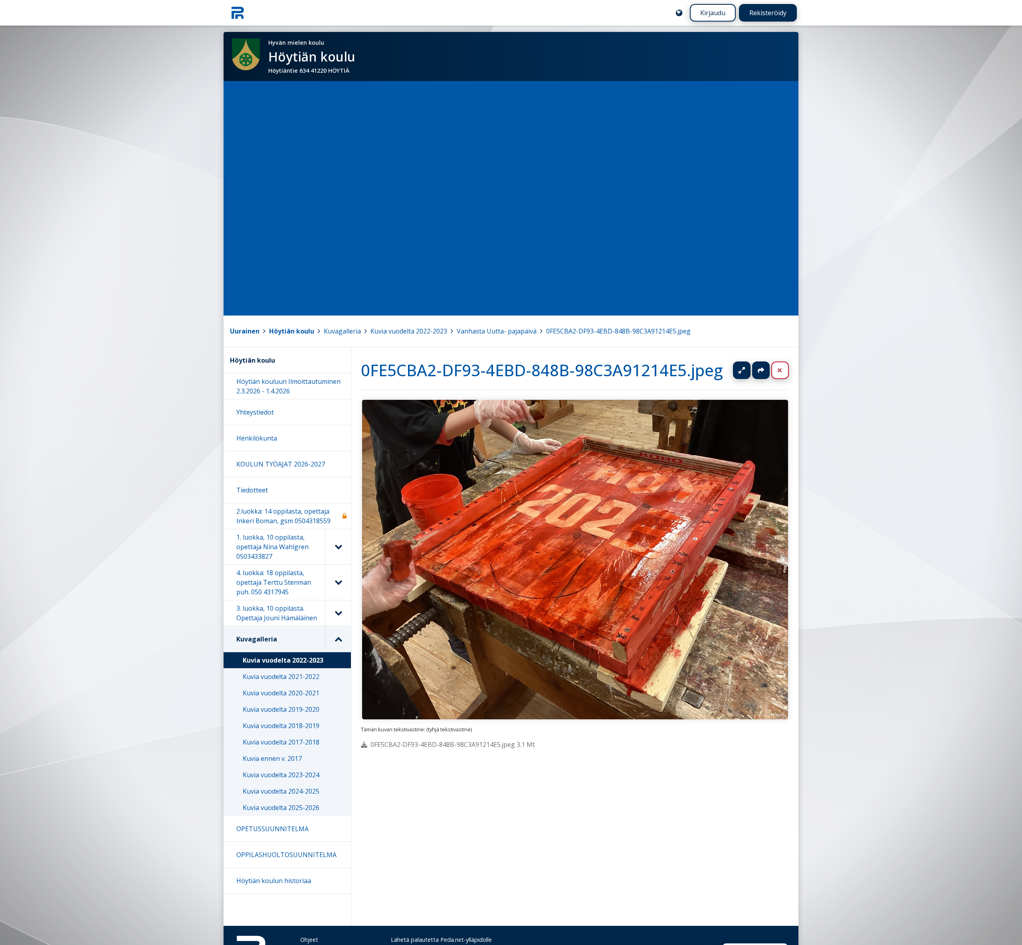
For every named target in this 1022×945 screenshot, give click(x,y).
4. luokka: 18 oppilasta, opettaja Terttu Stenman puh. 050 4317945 (273, 582)
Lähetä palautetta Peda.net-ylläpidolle (441, 939)
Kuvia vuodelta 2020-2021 (281, 693)
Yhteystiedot (255, 412)
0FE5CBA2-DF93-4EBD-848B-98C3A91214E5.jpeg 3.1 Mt (452, 744)
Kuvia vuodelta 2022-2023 (408, 331)
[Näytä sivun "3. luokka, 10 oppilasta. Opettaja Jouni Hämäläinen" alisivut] (338, 613)
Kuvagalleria (342, 331)
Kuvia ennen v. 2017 (272, 758)
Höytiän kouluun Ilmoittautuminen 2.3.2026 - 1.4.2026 (288, 386)
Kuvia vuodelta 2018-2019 (281, 725)
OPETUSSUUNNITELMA (272, 828)
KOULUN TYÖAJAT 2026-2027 (280, 464)
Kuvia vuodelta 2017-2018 (281, 742)
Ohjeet (309, 939)
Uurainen (244, 331)
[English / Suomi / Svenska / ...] (679, 12)
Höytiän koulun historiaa (273, 880)
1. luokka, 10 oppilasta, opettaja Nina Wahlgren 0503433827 (272, 547)
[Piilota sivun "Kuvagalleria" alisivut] (338, 639)
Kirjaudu (712, 12)
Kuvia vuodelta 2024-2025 (281, 791)
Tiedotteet (252, 490)
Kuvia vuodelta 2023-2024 (281, 774)
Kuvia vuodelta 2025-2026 (281, 807)
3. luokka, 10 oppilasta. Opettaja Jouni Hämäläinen (276, 613)
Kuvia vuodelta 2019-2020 (281, 709)
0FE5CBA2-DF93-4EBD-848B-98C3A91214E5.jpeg (618, 331)
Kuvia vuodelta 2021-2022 (281, 676)
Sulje (786, 370)
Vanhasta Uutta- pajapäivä (497, 331)
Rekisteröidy (767, 12)
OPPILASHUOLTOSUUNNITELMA (286, 854)
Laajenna (749, 370)
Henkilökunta (256, 438)
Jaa (761, 370)
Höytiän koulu (291, 331)
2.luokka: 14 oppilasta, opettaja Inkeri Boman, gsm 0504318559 (283, 516)
